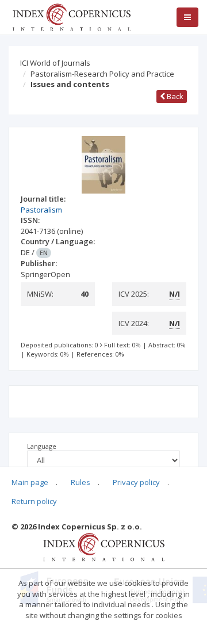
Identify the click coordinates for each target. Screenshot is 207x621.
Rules (80, 482)
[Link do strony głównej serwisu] (71, 16)
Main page (30, 482)
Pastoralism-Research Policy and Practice (102, 74)
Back (174, 96)
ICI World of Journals (55, 63)
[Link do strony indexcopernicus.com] (103, 546)
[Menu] (187, 17)
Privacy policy (136, 482)
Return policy (34, 501)
